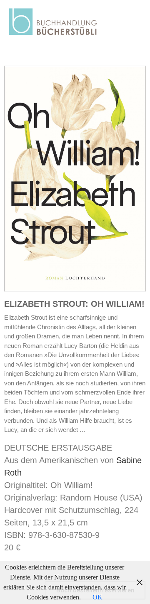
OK (97, 597)
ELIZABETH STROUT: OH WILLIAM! (74, 303)
